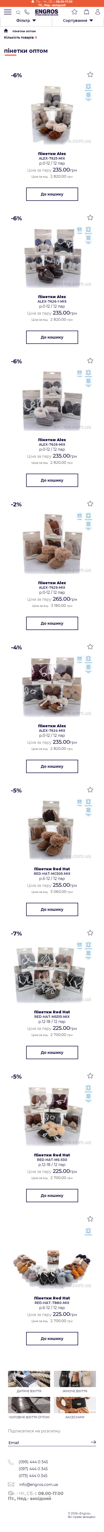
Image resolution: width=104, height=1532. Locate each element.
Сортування (75, 20)
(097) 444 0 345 (33, 1468)
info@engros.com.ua (38, 1484)
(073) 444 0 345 (33, 1475)
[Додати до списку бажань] (90, 75)
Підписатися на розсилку (34, 1430)
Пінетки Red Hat (52, 869)
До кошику (52, 194)
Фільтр (23, 20)
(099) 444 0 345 (33, 1462)
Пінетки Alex (52, 153)
